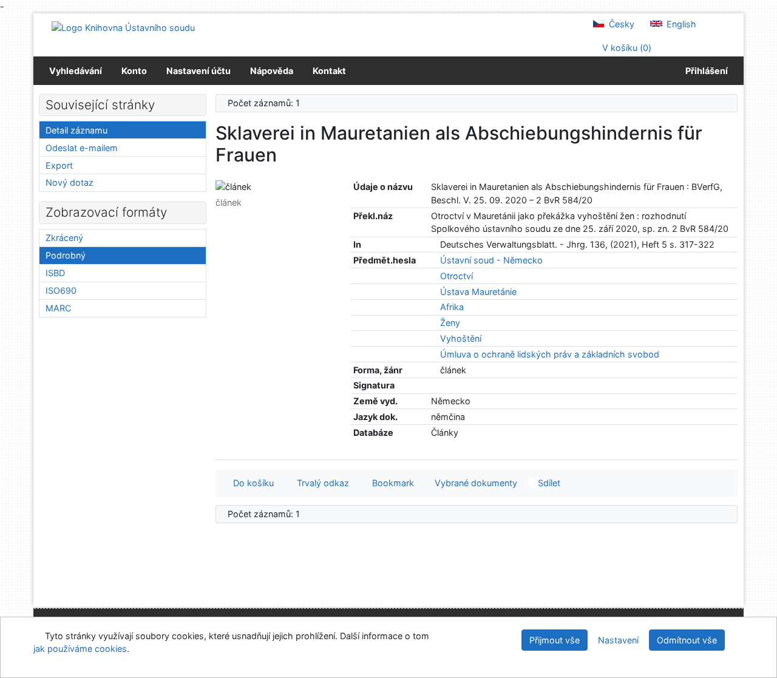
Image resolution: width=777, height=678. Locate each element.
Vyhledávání (75, 71)
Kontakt (329, 71)
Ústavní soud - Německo (491, 260)
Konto (134, 71)
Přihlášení (705, 71)
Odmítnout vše (687, 640)
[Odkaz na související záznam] (434, 244)
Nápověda (271, 71)
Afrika (452, 307)
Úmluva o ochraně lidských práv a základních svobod (549, 354)
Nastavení (618, 640)
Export (59, 165)
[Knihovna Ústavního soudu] (123, 27)
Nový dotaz (69, 182)
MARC (58, 308)
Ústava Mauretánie (478, 291)
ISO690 (61, 290)
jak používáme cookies (80, 648)
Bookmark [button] (390, 483)
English (680, 24)
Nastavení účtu (198, 71)
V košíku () (625, 47)
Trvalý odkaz (320, 483)
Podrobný (66, 255)
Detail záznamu (76, 130)
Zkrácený (64, 237)
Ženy (450, 322)
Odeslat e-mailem (82, 148)
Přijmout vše (554, 640)
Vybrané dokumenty (474, 483)
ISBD (55, 273)
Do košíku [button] (251, 483)
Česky (620, 24)
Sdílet (547, 483)
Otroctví (456, 276)
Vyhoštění (460, 338)
